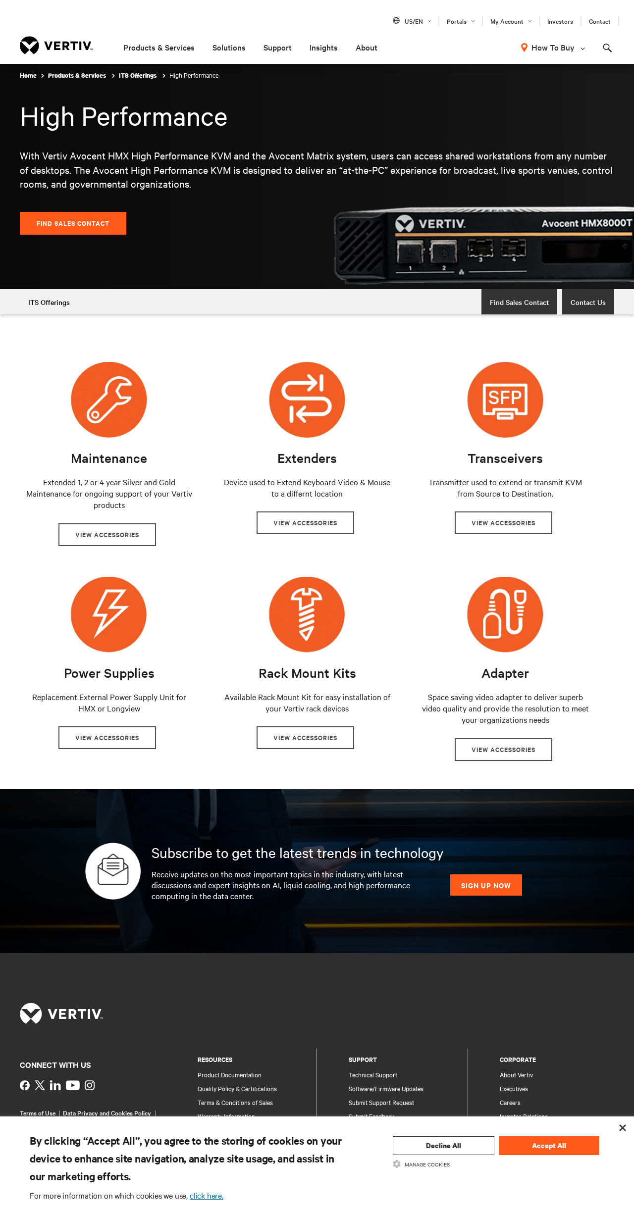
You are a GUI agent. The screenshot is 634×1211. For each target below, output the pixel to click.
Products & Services (159, 47)
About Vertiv (516, 1074)
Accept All (549, 1145)
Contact (600, 20)
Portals (457, 20)
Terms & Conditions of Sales (235, 1102)
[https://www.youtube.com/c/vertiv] (73, 1085)
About (366, 47)
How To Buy (553, 47)
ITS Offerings (138, 75)
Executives (514, 1088)
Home (28, 75)
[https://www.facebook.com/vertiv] (25, 1085)
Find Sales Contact (73, 223)
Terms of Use (37, 1112)
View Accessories (107, 534)
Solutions (229, 47)
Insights (324, 47)
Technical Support (373, 1074)
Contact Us (588, 302)
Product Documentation (230, 1074)
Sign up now (486, 885)
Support (278, 47)
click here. (206, 1195)
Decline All (443, 1145)
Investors (560, 20)
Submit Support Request (381, 1102)
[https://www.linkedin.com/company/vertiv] (55, 1085)
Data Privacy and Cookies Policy (107, 1112)
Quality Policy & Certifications (237, 1088)
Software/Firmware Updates (386, 1088)
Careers (510, 1102)
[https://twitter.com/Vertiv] (40, 1085)
